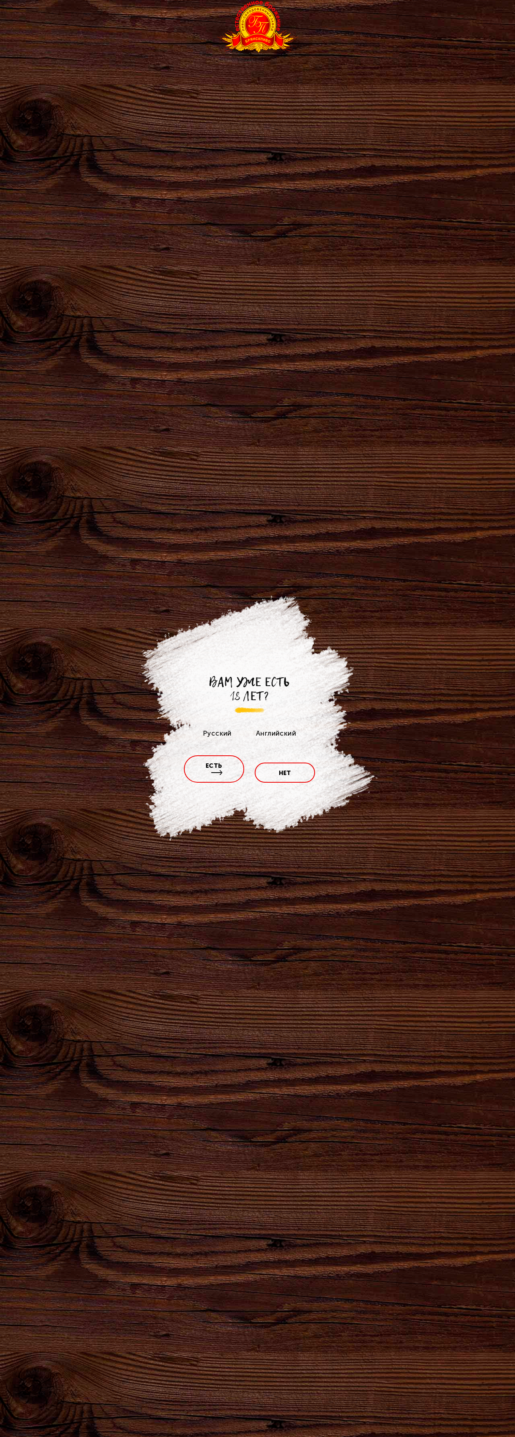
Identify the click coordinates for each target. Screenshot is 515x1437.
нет (285, 773)
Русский (217, 733)
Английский (276, 733)
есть (214, 765)
